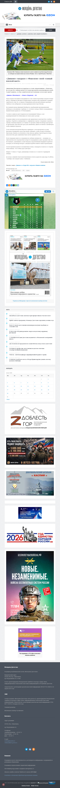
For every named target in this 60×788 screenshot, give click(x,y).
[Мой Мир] (11, 185)
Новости (40, 83)
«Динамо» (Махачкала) (16, 170)
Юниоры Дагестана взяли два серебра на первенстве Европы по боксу (36, 30)
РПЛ (23, 170)
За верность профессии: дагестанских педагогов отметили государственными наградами (26, 349)
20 (28, 389)
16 (48, 386)
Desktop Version (26, 785)
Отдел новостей (17, 83)
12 (21, 386)
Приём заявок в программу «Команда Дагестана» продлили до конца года (31, 320)
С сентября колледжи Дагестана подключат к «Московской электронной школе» (30, 338)
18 (14, 389)
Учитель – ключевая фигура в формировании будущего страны (27, 354)
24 (7, 393)
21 (34, 389)
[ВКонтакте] (7, 185)
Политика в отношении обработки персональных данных (21, 775)
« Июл (8, 399)
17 (7, 389)
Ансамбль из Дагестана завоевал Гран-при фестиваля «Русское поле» (30, 315)
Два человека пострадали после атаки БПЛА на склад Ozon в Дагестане (30, 343)
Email (52, 85)
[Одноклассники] (9, 185)
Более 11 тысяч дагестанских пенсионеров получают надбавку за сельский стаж (28, 325)
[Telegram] (18, 185)
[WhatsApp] (16, 185)
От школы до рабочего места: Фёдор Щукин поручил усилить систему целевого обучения (30, 360)
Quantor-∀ (33, 783)
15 (41, 386)
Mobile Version (34, 785)
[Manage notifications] (3, 784)
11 (14, 386)
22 (41, 389)
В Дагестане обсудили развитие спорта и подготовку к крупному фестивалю (28, 332)
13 (28, 386)
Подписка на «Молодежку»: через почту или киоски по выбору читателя (30, 301)
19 (21, 389)
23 (48, 389)
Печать (47, 85)
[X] (14, 185)
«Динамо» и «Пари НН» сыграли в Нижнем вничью (30, 165)
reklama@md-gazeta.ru (11, 742)
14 (34, 386)
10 (7, 386)
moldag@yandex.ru (10, 741)
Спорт (44, 83)
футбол (27, 170)
